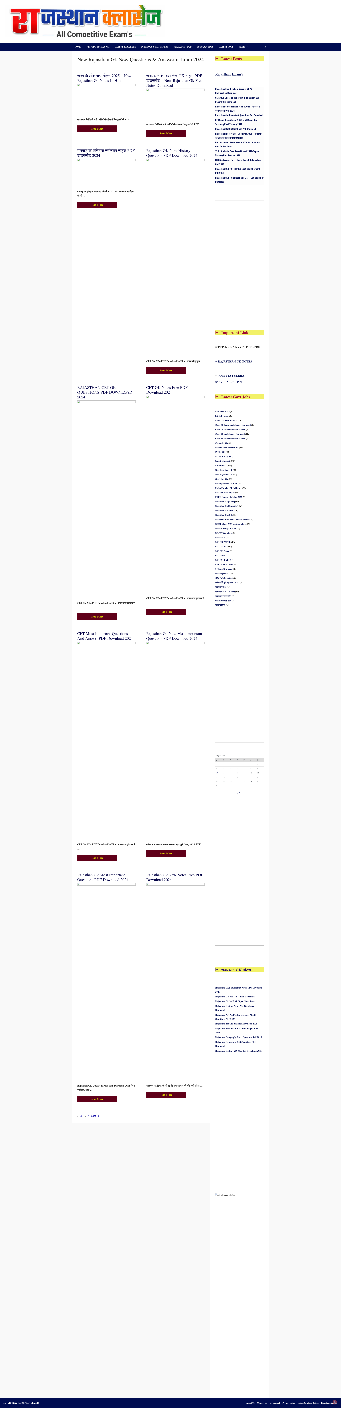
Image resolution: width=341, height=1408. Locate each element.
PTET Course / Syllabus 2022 (228, 496)
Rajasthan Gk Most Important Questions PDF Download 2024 (102, 877)
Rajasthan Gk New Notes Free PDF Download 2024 (174, 877)
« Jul (238, 792)
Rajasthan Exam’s (229, 74)
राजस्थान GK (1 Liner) (225, 591)
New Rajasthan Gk (98, 46)
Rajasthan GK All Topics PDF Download (235, 996)
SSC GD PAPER (223, 541)
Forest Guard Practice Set (227, 447)
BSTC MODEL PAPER (226, 420)
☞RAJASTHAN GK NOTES (233, 361)
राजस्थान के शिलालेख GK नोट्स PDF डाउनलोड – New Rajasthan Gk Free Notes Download (174, 80)
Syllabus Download (224, 568)
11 (224, 773)
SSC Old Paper (222, 551)
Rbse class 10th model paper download (232, 519)
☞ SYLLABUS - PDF (228, 382)
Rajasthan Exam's (329, 1402)
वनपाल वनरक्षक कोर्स (223, 600)
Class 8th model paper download (230, 433)
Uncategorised (221, 573)
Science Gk (220, 537)
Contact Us (262, 1402)
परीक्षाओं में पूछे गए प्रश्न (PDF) (227, 582)
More (242, 46)
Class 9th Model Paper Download (230, 438)
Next (95, 1115)
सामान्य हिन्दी (220, 604)
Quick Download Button (308, 1402)
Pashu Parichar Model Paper (228, 488)
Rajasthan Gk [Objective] (226, 506)
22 (251, 777)
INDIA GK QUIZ (223, 456)
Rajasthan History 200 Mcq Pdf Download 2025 (238, 1050)
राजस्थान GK (220, 586)
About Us (250, 1402)
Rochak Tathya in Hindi (226, 528)
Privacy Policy (289, 1402)
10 (217, 773)
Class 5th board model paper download (233, 424)
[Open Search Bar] (265, 47)
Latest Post (226, 46)
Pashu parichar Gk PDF (226, 483)
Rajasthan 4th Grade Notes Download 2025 (236, 1023)
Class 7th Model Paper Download (230, 429)
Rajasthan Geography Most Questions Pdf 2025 (238, 1037)
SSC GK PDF (221, 546)
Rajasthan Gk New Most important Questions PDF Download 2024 (174, 636)
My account (275, 1402)
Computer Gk (221, 443)
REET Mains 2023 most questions (230, 523)
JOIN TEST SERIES (231, 375)
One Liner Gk (221, 478)
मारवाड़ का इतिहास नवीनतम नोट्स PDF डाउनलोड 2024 (106, 153)
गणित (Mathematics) (224, 578)
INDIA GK (220, 451)
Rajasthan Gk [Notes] (225, 501)
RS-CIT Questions (223, 533)
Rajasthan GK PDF (224, 510)
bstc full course (222, 415)
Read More (97, 129)
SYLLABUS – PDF (183, 46)
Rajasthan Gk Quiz (224, 514)
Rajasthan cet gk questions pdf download (235, 129)
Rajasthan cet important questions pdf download (239, 115)
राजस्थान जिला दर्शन (223, 596)
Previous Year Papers (154, 46)
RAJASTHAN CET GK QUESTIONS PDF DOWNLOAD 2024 (104, 392)
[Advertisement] (239, 265)
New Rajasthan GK (224, 474)
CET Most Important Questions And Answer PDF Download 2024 (105, 636)
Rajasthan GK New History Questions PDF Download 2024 (171, 153)
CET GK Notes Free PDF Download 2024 (167, 390)
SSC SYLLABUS (223, 559)
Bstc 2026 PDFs (205, 46)
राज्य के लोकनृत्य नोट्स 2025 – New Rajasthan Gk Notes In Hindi (104, 78)
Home (78, 46)
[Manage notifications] (335, 1402)
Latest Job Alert (125, 46)
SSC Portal (220, 555)
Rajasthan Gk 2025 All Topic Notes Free (235, 1001)
